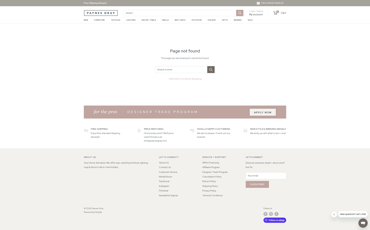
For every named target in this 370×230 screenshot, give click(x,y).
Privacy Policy (209, 190)
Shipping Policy (210, 186)
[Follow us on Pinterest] (265, 214)
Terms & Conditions (212, 195)
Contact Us (165, 167)
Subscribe (257, 184)
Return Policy (209, 181)
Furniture (99, 20)
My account (256, 14)
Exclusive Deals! (272, 3)
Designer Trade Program (215, 172)
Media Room (165, 176)
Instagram (164, 186)
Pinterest (163, 190)
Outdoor (197, 20)
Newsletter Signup (168, 195)
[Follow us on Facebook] (276, 214)
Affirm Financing (210, 162)
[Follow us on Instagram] (271, 214)
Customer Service (168, 172)
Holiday (212, 20)
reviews (201, 136)
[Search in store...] (211, 69)
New (86, 20)
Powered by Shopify (93, 212)
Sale (250, 20)
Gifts (225, 20)
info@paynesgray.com (155, 140)
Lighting (131, 20)
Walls (165, 20)
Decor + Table (149, 20)
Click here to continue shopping (185, 78)
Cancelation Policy (211, 176)
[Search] (239, 13)
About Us (164, 162)
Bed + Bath (180, 20)
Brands (238, 20)
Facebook (164, 181)
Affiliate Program (211, 167)
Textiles (115, 20)
